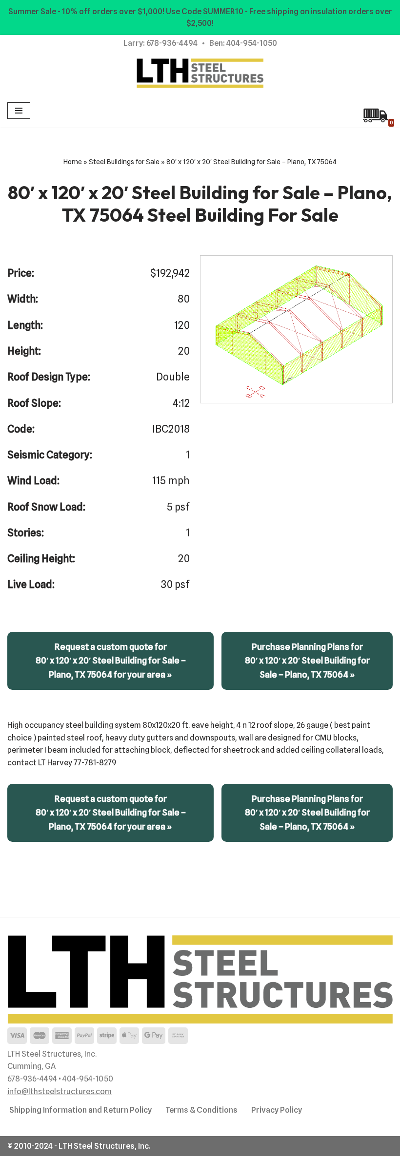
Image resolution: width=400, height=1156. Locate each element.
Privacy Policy (276, 1110)
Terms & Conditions (201, 1110)
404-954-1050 (251, 43)
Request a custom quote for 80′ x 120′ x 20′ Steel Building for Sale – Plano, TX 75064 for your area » (111, 660)
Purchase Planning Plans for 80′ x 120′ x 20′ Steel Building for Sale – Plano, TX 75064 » (307, 660)
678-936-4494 (172, 43)
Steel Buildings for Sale (124, 162)
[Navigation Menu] (18, 110)
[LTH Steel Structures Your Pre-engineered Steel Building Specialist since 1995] (200, 73)
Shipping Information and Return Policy (80, 1110)
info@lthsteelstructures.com (59, 1091)
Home (72, 162)
